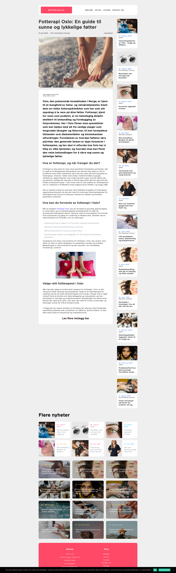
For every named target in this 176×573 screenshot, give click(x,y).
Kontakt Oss (118, 10)
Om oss (98, 10)
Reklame (89, 10)
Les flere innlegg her (75, 318)
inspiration (108, 33)
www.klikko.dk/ (71, 567)
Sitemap (106, 566)
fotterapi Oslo (63, 209)
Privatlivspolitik (164, 570)
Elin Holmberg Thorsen (60, 33)
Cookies (106, 10)
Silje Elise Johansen (125, 134)
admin (121, 37)
